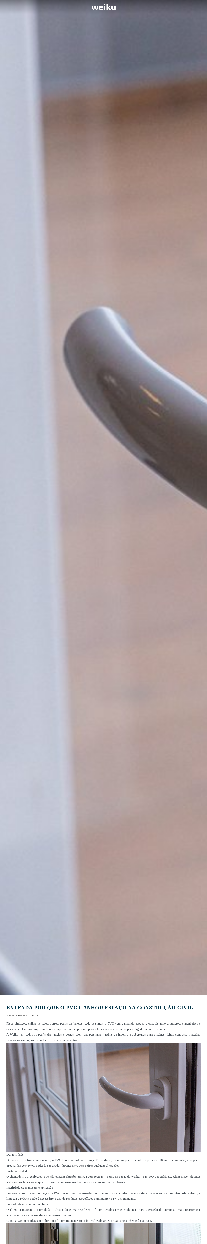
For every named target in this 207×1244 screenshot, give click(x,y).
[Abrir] (12, 7)
